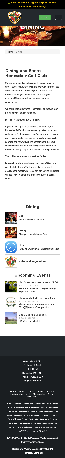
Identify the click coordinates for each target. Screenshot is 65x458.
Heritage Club (16, 394)
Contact (31, 391)
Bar (21, 215)
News (50, 394)
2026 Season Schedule (33, 314)
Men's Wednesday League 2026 (38, 282)
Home (10, 52)
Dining (23, 230)
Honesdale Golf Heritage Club (37, 297)
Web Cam (31, 396)
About (22, 391)
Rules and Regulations (32, 261)
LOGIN (45, 17)
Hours (22, 245)
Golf (28, 394)
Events (50, 391)
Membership (39, 394)
